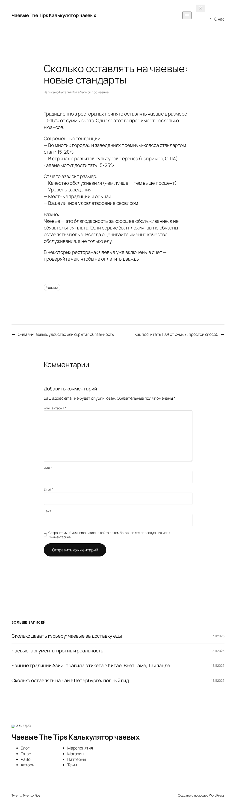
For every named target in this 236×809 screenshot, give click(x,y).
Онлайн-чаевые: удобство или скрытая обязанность (66, 334)
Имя (48, 468)
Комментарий (55, 408)
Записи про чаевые (94, 92)
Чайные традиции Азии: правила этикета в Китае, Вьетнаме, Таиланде (91, 665)
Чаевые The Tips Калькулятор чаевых (54, 15)
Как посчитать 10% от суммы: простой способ (176, 334)
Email (48, 489)
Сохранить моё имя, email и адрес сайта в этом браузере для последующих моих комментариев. (109, 534)
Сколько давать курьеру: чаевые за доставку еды (67, 636)
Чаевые (52, 287)
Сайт (47, 511)
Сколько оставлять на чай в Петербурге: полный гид (70, 680)
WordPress (216, 795)
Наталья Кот (68, 92)
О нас (219, 19)
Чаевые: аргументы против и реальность (57, 650)
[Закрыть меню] (200, 8)
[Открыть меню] (187, 15)
